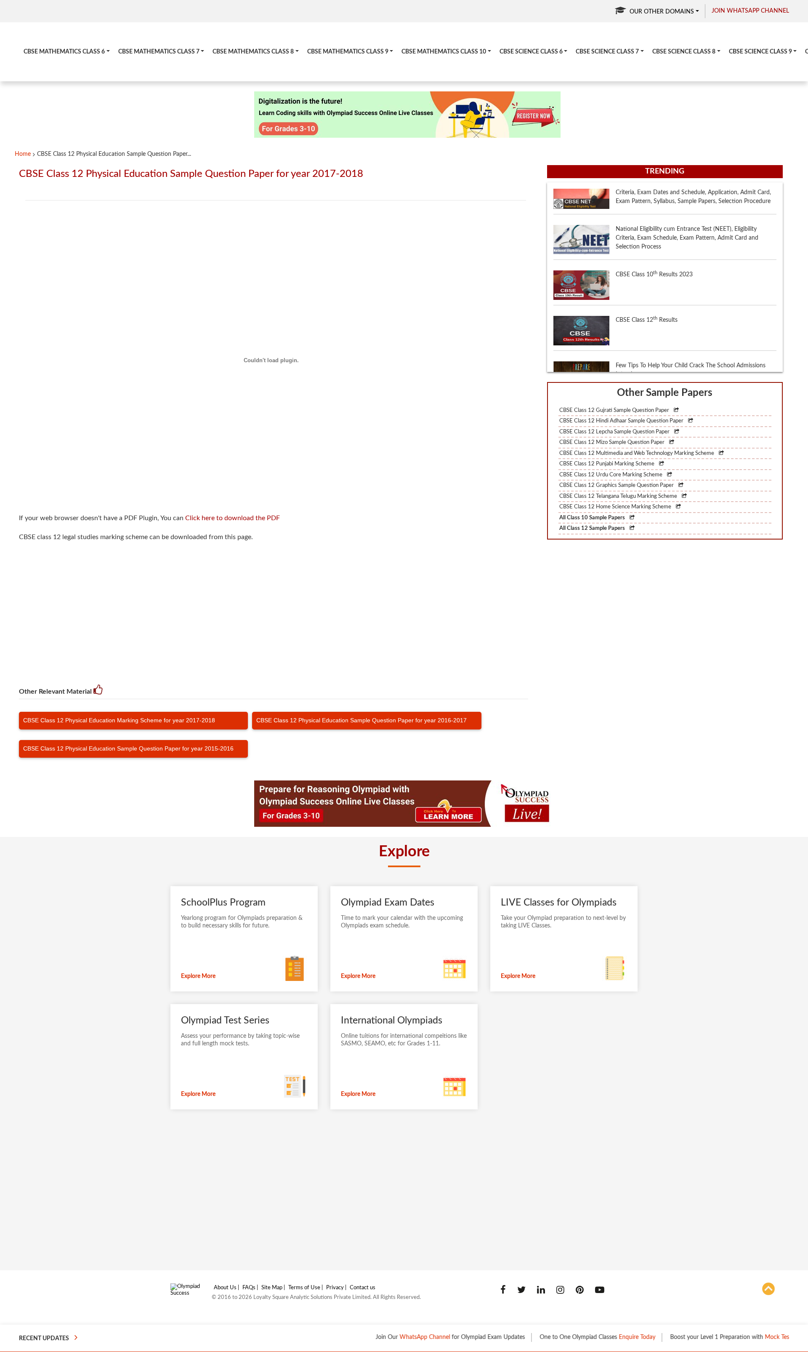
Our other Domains (662, 12)
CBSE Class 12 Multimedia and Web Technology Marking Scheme (637, 453)
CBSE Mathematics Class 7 (158, 52)
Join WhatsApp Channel (750, 11)
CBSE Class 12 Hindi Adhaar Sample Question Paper (622, 421)
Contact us (362, 1288)
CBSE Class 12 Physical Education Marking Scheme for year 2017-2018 (119, 720)
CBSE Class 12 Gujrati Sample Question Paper (614, 410)
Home (23, 154)
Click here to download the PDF (232, 518)
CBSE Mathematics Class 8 (253, 52)
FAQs (248, 1288)
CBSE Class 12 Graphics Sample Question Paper (617, 485)
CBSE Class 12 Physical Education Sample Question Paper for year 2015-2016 (128, 748)
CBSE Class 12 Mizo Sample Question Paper (612, 442)
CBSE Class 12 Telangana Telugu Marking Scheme (618, 496)
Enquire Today (606, 1337)
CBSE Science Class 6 (531, 52)
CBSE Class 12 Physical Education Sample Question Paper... (114, 154)
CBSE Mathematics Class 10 (443, 52)
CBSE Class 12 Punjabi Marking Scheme (607, 464)
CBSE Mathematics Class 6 (64, 52)
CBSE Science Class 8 (683, 52)
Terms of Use (304, 1288)
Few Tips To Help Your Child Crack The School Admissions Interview (690, 340)
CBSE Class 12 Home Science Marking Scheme (615, 507)
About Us (225, 1288)
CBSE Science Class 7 (607, 52)
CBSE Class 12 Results (647, 289)
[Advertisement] (277, 609)
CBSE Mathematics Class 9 (347, 52)
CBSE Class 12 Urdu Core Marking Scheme (611, 475)
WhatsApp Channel (394, 1337)
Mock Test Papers (756, 1337)
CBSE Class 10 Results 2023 (654, 244)
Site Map (271, 1288)
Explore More (198, 976)
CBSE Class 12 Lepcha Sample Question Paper (615, 432)
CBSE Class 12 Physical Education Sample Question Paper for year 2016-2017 (361, 720)
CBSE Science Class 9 (760, 52)
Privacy (335, 1288)
